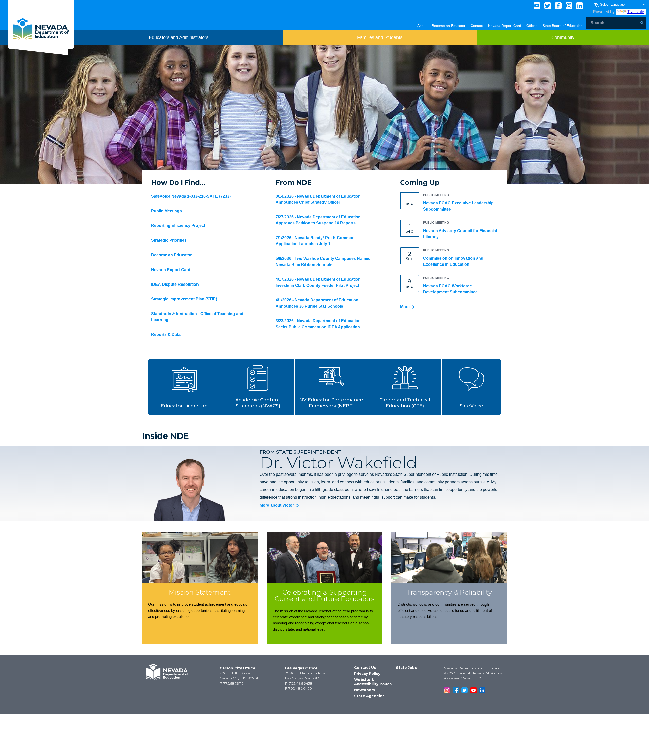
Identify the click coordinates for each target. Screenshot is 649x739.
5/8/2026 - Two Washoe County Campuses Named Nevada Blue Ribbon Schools (323, 261)
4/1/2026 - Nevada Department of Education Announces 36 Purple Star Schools (317, 303)
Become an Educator (448, 26)
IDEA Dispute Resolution (175, 284)
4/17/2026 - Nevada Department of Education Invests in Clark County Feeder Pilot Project (318, 282)
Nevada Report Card (504, 26)
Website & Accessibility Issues (373, 681)
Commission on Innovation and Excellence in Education (453, 261)
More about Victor (277, 505)
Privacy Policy (367, 673)
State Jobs (406, 667)
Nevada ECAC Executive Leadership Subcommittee (458, 206)
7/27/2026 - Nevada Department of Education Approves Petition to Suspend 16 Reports (318, 220)
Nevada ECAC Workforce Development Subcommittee (450, 289)
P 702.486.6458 (298, 683)
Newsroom (364, 690)
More (405, 307)
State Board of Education (563, 26)
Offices (531, 26)
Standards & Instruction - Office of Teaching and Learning (197, 317)
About (422, 26)
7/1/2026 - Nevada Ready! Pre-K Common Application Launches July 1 (315, 241)
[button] (184, 387)
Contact (477, 26)
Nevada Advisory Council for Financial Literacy (460, 234)
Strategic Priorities (169, 240)
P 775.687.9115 (231, 683)
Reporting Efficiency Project (178, 225)
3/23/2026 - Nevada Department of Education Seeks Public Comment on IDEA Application (318, 324)
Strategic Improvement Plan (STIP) (184, 299)
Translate (635, 12)
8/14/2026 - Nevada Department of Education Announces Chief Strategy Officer (318, 199)
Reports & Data (166, 334)
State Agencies (369, 696)
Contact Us (365, 667)
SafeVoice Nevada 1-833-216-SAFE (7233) (191, 196)
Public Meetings (166, 211)
